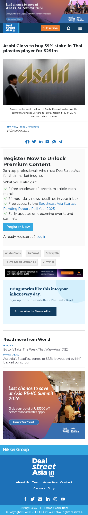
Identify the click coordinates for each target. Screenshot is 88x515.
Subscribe (50, 28)
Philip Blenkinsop (29, 126)
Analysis (8, 345)
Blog (51, 488)
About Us (22, 482)
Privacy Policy (28, 508)
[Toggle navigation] (80, 28)
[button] (68, 28)
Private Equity (11, 354)
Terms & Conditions (56, 508)
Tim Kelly (12, 126)
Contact (66, 482)
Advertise (50, 482)
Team (36, 482)
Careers (39, 488)
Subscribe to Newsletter (33, 311)
